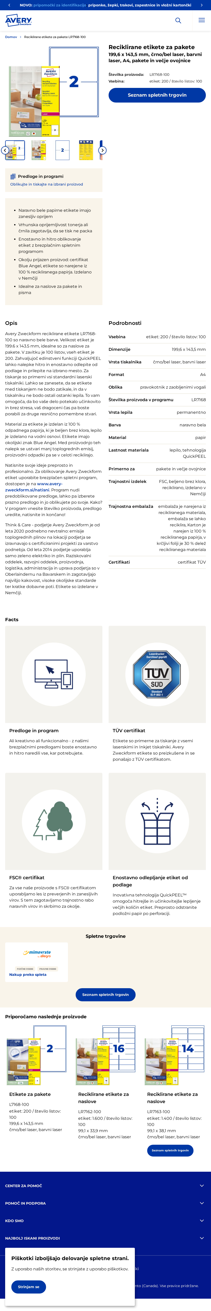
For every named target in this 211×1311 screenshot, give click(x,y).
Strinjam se (28, 1287)
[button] (15, 150)
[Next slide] (102, 150)
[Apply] (178, 20)
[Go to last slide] (5, 150)
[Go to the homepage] (18, 21)
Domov (11, 37)
